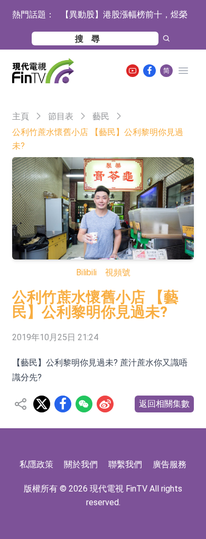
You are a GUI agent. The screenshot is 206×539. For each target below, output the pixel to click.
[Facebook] (149, 70)
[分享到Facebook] (62, 404)
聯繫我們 (125, 464)
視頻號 (117, 272)
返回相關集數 (164, 404)
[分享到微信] (84, 404)
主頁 (20, 116)
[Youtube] (132, 70)
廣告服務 (169, 464)
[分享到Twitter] (41, 404)
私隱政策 (36, 464)
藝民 (100, 116)
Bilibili (86, 272)
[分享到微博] (105, 404)
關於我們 (81, 464)
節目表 (60, 116)
